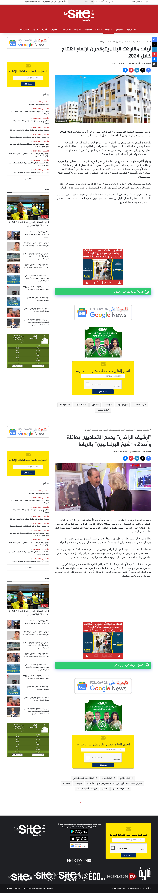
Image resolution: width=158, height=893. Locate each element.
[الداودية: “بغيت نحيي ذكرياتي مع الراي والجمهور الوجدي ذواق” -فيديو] (13, 246)
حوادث (86, 29)
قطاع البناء (64, 404)
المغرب (94, 404)
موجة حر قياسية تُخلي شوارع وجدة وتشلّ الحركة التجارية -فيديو (36, 288)
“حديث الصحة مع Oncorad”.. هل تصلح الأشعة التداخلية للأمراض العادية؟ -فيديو (37, 278)
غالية (44, 29)
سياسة (108, 29)
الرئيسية (130, 29)
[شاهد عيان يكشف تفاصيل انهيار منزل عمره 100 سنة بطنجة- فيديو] (13, 268)
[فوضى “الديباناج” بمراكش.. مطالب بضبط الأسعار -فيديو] (13, 312)
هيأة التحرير (147, 888)
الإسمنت (107, 404)
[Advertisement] (103, 224)
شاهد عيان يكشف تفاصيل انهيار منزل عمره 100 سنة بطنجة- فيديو (36, 266)
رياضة (76, 29)
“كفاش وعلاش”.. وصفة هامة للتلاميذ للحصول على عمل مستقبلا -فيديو (36, 234)
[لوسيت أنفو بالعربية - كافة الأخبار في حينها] (79, 15)
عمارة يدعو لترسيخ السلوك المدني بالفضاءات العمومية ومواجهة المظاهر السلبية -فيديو (36, 322)
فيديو (52, 29)
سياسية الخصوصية (134, 888)
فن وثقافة (64, 29)
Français (23, 29)
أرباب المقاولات (139, 404)
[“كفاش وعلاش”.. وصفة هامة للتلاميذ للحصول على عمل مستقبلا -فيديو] (13, 235)
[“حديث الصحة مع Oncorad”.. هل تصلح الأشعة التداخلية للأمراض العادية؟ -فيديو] (13, 279)
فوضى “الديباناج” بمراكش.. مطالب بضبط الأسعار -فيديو (36, 310)
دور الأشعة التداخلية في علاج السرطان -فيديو (38, 299)
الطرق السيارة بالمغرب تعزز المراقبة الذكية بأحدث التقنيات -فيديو (29, 224)
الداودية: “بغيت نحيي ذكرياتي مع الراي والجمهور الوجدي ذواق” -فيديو (36, 244)
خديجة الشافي (133, 63)
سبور (35, 29)
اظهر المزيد (28, 178)
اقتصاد (98, 29)
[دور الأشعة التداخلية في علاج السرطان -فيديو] (13, 301)
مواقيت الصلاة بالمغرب (118, 888)
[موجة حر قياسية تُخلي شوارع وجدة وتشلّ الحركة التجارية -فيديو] (13, 290)
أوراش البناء (121, 404)
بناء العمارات (80, 404)
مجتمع (118, 29)
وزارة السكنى (102, 410)
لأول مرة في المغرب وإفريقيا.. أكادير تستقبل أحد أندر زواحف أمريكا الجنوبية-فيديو (36, 256)
